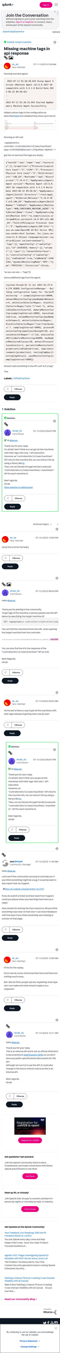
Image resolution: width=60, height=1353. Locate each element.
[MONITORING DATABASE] (52, 524)
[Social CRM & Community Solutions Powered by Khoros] (50, 1311)
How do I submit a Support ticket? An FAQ (24, 889)
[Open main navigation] (56, 4)
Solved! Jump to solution (19, 42)
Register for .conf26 (30, 1140)
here (16, 116)
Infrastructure (22, 378)
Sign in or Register (25, 22)
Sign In (46, 5)
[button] (54, 42)
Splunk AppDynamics (13, 31)
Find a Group (30, 1209)
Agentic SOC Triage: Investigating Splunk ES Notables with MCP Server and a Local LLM (26, 1257)
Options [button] (55, 31)
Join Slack (30, 1176)
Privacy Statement (28, 1341)
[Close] (55, 1328)
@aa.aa (13, 440)
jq (23, 463)
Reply (12, 397)
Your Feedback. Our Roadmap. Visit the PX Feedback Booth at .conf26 (25, 1234)
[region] (30, 1338)
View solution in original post (18, 487)
